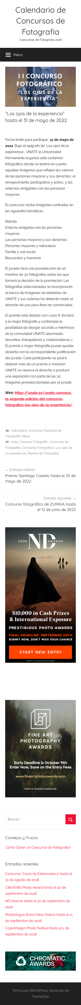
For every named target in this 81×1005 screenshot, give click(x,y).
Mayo (26, 436)
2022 (14, 442)
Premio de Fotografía (43, 453)
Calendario (19, 430)
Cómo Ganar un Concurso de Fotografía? (38, 847)
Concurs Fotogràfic (34, 442)
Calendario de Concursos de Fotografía (40, 21)
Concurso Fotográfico (38, 448)
